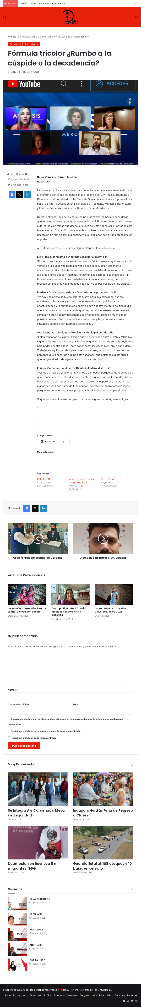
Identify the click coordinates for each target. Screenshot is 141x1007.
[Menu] (4, 18)
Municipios (98, 995)
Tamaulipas (35, 995)
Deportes (120, 995)
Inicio (13, 36)
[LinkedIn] (27, 194)
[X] (19, 194)
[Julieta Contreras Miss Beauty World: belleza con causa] (27, 594)
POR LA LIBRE (37, 960)
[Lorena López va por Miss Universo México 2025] (114, 594)
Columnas (72, 995)
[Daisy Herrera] (70, 17)
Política (47, 995)
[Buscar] (136, 18)
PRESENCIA (43, 479)
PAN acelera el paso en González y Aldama (42, 3)
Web (75, 704)
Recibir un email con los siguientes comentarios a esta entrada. (46, 731)
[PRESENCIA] (17, 919)
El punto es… (20, 995)
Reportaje (132, 995)
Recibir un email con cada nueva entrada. (34, 738)
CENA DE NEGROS (39, 899)
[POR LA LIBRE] (17, 965)
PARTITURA (36, 929)
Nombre (13, 689)
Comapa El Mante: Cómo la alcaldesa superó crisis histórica (68, 612)
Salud (109, 995)
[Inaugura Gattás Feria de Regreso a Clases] (103, 789)
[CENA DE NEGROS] (17, 903)
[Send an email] (26, 174)
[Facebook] (12, 194)
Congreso (85, 995)
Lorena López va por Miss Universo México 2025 (110, 610)
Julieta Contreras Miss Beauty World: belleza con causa (27, 610)
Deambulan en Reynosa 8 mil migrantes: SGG (33, 866)
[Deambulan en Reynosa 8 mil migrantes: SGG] (38, 842)
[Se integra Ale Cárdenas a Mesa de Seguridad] (38, 789)
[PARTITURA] (17, 934)
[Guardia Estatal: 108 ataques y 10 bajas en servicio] (103, 842)
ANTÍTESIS (35, 945)
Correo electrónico (19, 704)
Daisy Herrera (17, 174)
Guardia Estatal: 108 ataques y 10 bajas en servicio (102, 866)
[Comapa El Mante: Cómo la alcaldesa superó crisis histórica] (70, 594)
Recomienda (31, 44)
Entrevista (23, 36)
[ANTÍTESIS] (17, 949)
